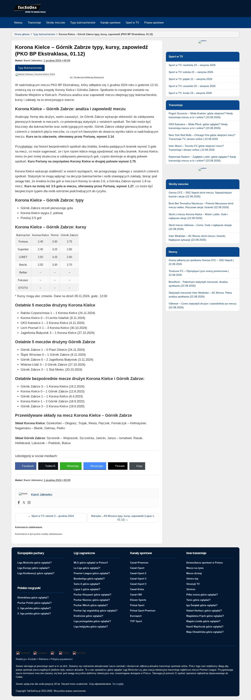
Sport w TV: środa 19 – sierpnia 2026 (190, 92)
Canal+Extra (137, 589)
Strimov (190, 589)
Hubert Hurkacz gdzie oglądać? (204, 610)
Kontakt (32, 659)
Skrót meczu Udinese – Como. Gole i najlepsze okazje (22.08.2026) (200, 227)
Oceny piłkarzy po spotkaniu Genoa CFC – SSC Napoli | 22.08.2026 (201, 262)
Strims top (192, 578)
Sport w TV (132, 22)
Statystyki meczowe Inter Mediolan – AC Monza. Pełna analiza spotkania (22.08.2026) (200, 294)
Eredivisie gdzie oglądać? (88, 616)
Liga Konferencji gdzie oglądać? (35, 573)
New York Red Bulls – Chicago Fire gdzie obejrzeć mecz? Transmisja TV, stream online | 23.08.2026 (202, 137)
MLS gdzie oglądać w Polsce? (91, 562)
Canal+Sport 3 (138, 578)
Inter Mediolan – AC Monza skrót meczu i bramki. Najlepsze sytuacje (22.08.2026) (197, 237)
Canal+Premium (139, 562)
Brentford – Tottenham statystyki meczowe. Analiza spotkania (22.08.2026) (198, 283)
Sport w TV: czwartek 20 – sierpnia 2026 (192, 86)
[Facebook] (18, 503)
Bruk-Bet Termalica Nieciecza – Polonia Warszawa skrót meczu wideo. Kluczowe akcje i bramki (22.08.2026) (201, 205)
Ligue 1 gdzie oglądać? (87, 589)
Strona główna (21, 34)
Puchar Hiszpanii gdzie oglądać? (92, 594)
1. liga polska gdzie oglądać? (34, 608)
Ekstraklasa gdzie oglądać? (33, 597)
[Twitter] (24, 503)
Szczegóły (118, 684)
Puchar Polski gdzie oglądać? (34, 603)
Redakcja (21, 659)
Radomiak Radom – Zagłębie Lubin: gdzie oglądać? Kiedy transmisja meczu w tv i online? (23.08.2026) (202, 158)
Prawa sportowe (154, 22)
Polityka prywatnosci (62, 659)
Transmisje (34, 22)
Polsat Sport (137, 605)
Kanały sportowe (111, 22)
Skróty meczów (55, 22)
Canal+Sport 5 (138, 584)
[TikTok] (64, 652)
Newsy (18, 22)
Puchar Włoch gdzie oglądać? (91, 605)
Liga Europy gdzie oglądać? (33, 568)
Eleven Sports (138, 600)
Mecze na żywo (195, 568)
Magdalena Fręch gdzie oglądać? (205, 616)
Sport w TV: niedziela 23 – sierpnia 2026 (192, 65)
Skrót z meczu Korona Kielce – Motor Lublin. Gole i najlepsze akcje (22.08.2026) (198, 216)
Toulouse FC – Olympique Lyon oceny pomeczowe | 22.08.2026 (199, 273)
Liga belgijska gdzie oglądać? (91, 626)
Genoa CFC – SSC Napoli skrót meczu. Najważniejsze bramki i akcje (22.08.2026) (200, 194)
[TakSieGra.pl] (29, 12)
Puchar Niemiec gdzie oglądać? (92, 600)
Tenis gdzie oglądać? (198, 600)
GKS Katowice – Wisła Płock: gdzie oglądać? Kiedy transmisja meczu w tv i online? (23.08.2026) (198, 126)
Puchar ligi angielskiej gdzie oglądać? (95, 610)
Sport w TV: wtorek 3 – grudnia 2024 (51, 515)
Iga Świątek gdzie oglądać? (202, 605)
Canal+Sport (137, 568)
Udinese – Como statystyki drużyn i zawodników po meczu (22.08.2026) (202, 305)
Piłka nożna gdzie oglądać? (202, 594)
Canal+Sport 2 (138, 573)
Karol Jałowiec (33, 60)
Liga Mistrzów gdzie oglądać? (34, 562)
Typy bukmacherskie (82, 22)
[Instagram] (29, 503)
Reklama (43, 659)
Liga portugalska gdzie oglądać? (92, 621)
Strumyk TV (193, 584)
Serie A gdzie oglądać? (87, 584)
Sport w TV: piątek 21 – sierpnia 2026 (190, 79)
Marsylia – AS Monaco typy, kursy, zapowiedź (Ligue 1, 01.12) (123, 517)
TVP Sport (136, 621)
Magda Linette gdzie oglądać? (203, 621)
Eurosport (135, 616)
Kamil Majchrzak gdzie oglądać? (204, 626)
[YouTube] (79, 652)
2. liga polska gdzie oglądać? (34, 613)
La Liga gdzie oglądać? (87, 568)
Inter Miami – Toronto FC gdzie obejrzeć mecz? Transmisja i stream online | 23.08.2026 (196, 147)
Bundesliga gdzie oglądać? (89, 578)
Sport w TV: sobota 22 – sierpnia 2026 (191, 72)
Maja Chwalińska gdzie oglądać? (205, 632)
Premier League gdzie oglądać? (92, 573)
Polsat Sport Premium (142, 610)
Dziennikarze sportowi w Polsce (204, 562)
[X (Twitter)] (53, 652)
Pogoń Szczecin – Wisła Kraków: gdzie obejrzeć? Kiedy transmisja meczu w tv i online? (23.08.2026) (201, 115)
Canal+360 (136, 594)
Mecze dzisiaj (194, 573)
